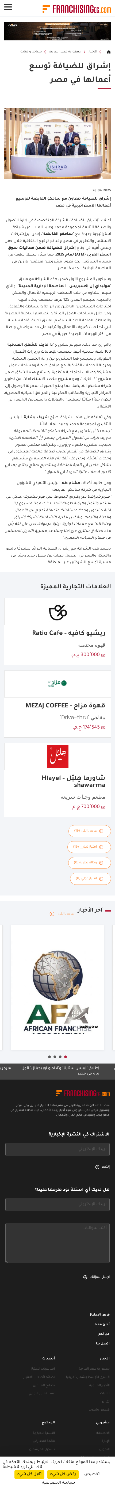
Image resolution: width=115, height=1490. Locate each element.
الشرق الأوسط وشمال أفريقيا (88, 1377)
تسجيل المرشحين (42, 1449)
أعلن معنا (102, 1325)
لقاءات (105, 1394)
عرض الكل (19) (85, 831)
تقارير (106, 1402)
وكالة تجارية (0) (85, 863)
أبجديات (48, 1359)
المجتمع (48, 1423)
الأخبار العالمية (99, 1386)
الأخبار (92, 52)
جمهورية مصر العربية (65, 52)
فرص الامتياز (100, 1315)
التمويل (104, 1449)
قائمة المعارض (44, 1441)
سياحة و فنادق (31, 52)
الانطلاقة (103, 1433)
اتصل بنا (103, 1344)
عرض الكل (66, 914)
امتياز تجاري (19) (85, 847)
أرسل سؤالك (100, 1277)
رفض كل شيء (63, 1474)
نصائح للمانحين (44, 1386)
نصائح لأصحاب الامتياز (39, 1377)
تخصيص (92, 1474)
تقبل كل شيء (29, 1474)
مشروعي (103, 1423)
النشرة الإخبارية (44, 1433)
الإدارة (105, 1441)
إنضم (106, 1167)
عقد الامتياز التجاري (42, 1394)
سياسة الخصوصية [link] (58, 1483)
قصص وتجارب (99, 1410)
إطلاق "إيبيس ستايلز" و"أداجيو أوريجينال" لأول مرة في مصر (74, 1071)
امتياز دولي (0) (86, 879)
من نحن (104, 1334)
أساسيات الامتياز (43, 1369)
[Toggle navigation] (8, 7)
